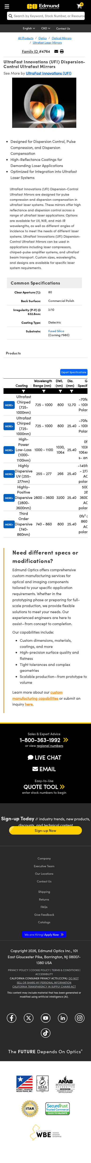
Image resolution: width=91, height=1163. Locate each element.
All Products (25, 38)
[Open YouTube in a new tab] (46, 1019)
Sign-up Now (45, 830)
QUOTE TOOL (41, 786)
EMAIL (47, 768)
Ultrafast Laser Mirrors (47, 42)
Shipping (44, 891)
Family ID (30, 51)
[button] (61, 51)
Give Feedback (44, 914)
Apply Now (42, 934)
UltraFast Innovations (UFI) (48, 73)
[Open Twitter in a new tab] (29, 1019)
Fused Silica (56, 331)
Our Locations (44, 873)
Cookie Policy (40, 970)
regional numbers (50, 745)
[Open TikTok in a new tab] (46, 1034)
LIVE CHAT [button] (48, 757)
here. (29, 704)
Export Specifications (73, 372)
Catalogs (44, 922)
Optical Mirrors (61, 38)
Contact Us (63, 28)
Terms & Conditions (65, 970)
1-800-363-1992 (40, 739)
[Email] (56, 51)
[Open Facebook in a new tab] (12, 1019)
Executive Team (44, 866)
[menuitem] (8, 5)
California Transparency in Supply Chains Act (44, 986)
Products (13, 352)
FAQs (44, 907)
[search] (46, 16)
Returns (44, 899)
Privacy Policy (18, 970)
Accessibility (44, 974)
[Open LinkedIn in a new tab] (63, 1019)
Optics (42, 38)
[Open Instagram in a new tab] (80, 1019)
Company (44, 858)
